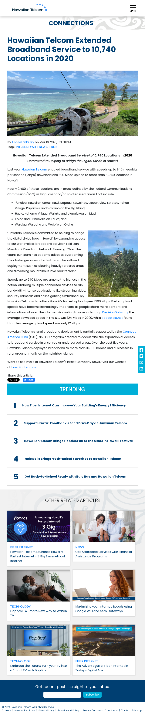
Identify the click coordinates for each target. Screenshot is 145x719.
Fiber (53, 147)
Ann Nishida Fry (23, 142)
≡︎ (133, 8)
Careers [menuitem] (6, 710)
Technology (20, 606)
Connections (71, 23)
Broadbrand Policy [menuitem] (68, 710)
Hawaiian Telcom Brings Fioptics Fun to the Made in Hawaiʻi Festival (78, 441)
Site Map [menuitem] (137, 710)
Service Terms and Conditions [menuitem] (100, 710)
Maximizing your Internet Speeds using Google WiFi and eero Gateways (103, 608)
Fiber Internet (21, 547)
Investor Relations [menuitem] (25, 710)
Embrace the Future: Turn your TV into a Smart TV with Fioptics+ (38, 668)
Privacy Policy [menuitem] (46, 710)
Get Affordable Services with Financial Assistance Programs (103, 554)
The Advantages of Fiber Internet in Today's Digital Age (101, 668)
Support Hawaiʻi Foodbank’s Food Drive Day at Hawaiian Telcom (75, 423)
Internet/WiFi (27, 147)
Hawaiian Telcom (34, 169)
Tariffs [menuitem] (124, 710)
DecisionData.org (115, 312)
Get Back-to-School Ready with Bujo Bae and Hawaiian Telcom (75, 476)
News (43, 147)
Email (30, 379)
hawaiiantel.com (23, 367)
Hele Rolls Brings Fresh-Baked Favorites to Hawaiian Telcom (73, 459)
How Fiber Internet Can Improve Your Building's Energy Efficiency (74, 405)
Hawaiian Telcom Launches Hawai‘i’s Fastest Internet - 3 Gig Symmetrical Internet (37, 556)
